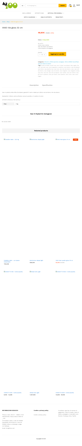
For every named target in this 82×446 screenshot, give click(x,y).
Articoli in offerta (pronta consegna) (54, 61)
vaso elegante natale (73, 70)
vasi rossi (56, 69)
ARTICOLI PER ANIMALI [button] (55, 13)
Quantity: (40, 52)
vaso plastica (61, 74)
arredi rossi (53, 65)
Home (3, 21)
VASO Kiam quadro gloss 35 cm (64, 260)
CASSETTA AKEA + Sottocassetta (65, 392)
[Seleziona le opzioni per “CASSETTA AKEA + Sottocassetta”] (65, 390)
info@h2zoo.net (10, 428)
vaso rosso (69, 74)
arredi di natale (45, 65)
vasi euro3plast (75, 67)
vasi (39, 67)
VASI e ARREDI (26, 13)
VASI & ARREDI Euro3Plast (72, 61)
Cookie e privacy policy (40, 414)
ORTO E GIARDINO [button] (29, 17)
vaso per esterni (71, 72)
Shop (8, 21)
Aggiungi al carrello (57, 54)
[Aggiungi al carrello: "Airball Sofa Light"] (39, 390)
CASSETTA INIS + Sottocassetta (12, 392)
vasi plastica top (48, 69)
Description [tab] (34, 85)
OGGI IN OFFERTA (46, 17)
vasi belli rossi (44, 67)
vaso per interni (53, 74)
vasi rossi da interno (65, 69)
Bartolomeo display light (36, 260)
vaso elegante (63, 70)
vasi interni (41, 69)
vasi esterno (67, 67)
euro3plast (67, 65)
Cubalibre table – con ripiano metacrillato (12, 261)
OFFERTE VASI (39, 13)
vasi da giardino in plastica (56, 67)
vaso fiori (40, 72)
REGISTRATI (59, 17)
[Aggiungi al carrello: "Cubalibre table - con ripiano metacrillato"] (13, 257)
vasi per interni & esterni (44, 63)
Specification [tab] (47, 85)
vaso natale (63, 72)
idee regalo (74, 65)
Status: (40, 39)
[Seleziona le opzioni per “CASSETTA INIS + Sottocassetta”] (13, 390)
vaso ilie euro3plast (54, 72)
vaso (72, 69)
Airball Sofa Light (34, 392)
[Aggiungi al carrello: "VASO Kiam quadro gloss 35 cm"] (65, 257)
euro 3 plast (60, 65)
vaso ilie (46, 72)
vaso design (47, 70)
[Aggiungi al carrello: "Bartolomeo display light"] (39, 257)
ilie (78, 65)
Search (63, 5)
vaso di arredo (55, 70)
